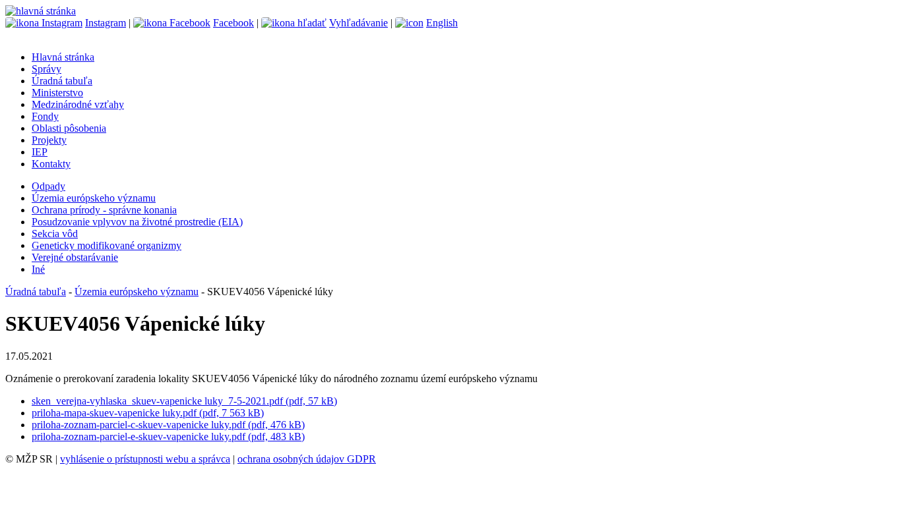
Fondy (45, 116)
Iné (38, 269)
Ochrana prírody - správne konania (104, 209)
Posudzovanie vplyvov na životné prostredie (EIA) (137, 221)
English (442, 22)
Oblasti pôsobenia (69, 128)
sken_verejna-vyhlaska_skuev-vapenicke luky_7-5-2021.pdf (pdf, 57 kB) (184, 401)
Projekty (49, 140)
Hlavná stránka (63, 57)
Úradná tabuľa (62, 80)
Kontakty (51, 163)
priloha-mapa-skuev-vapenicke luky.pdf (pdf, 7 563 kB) (148, 412)
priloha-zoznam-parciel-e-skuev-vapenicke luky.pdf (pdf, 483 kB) (168, 436)
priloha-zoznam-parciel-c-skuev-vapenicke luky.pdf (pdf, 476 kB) (168, 424)
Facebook (233, 22)
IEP (39, 151)
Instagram (105, 22)
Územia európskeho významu (94, 198)
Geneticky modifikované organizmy (106, 245)
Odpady (48, 186)
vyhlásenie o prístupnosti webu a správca (145, 458)
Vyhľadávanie (358, 22)
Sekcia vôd (55, 233)
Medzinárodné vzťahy (78, 104)
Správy (46, 68)
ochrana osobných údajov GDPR (306, 458)
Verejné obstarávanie (75, 257)
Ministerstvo (57, 92)
